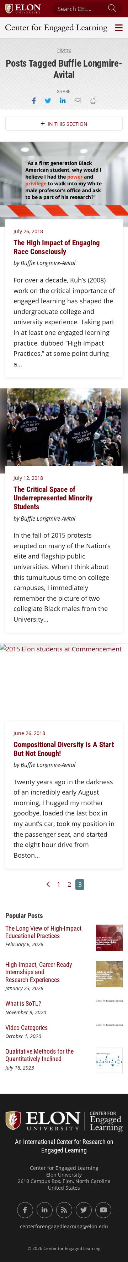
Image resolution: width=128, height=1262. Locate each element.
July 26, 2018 (28, 231)
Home (64, 49)
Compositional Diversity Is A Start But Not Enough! (64, 748)
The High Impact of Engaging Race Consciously (57, 246)
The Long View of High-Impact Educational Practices (43, 932)
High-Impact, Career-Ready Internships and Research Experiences (38, 972)
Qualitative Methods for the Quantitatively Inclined (39, 1055)
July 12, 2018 (28, 478)
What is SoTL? (23, 1003)
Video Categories (26, 1027)
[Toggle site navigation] (118, 27)
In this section (67, 123)
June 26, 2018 (29, 733)
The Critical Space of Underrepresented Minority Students (53, 498)
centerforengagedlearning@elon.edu (64, 1226)
